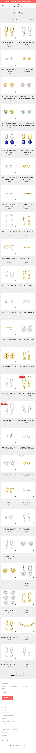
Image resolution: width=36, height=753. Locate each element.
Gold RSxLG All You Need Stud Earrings (27, 205)
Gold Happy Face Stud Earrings (26, 70)
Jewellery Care (5, 718)
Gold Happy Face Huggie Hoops (9, 43)
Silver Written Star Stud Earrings (9, 474)
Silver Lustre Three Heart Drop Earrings (9, 609)
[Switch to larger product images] (30, 19)
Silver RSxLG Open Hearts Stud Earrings (9, 178)
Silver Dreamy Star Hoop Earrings (26, 528)
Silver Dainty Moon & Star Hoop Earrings (9, 555)
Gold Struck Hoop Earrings (27, 393)
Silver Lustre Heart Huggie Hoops (27, 582)
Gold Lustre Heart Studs (9, 582)
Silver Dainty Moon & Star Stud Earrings (9, 528)
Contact (4, 707)
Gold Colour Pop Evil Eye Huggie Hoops (26, 151)
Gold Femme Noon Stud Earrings (27, 474)
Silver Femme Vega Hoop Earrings (9, 286)
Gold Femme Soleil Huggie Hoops (9, 501)
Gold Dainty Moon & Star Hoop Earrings (26, 232)
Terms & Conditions (7, 724)
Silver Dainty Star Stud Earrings (9, 313)
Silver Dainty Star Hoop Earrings (27, 663)
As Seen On (5, 735)
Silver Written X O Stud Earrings (27, 313)
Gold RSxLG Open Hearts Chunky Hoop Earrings (9, 367)
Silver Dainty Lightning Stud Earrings (9, 448)
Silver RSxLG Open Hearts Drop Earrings (9, 232)
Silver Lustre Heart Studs (26, 555)
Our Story (4, 732)
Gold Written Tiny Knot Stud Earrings (27, 259)
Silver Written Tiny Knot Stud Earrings (9, 205)
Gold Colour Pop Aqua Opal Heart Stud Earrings (9, 124)
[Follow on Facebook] (2, 740)
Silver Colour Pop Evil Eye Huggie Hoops (9, 151)
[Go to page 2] (23, 673)
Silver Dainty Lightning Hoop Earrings (9, 394)
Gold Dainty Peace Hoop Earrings (27, 367)
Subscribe (7, 698)
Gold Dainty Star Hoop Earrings (27, 286)
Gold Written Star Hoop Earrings (27, 609)
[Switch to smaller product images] (33, 19)
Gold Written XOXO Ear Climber (27, 636)
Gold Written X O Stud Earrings (9, 340)
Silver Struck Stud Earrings (26, 420)
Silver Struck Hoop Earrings (9, 421)
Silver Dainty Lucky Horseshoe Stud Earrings (26, 448)
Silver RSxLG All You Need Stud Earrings (26, 501)
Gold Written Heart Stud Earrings (9, 259)
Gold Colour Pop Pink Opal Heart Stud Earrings (9, 97)
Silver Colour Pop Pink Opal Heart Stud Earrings (26, 97)
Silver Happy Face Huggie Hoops (26, 43)
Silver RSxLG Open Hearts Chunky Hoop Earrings (26, 340)
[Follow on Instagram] (7, 740)
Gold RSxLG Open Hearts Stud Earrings (27, 178)
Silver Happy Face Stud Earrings (9, 70)
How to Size (5, 713)
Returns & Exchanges (7, 715)
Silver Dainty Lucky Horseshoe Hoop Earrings (9, 663)
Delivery (4, 710)
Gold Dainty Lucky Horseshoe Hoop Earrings (9, 636)
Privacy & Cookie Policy (8, 721)
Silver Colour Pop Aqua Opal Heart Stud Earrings (26, 124)
